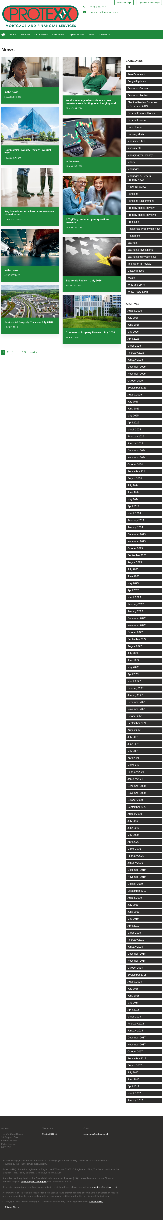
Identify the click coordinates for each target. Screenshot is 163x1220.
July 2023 (133, 569)
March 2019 (134, 932)
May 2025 (133, 415)
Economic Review (138, 95)
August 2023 (135, 562)
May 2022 (133, 667)
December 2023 (137, 534)
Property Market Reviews (142, 214)
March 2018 (134, 1016)
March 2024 (134, 513)
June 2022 (133, 660)
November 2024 (137, 457)
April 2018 (133, 1009)
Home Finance (136, 127)
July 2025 (133, 401)
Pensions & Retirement (141, 200)
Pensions (133, 194)
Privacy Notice (12, 1207)
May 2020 (133, 835)
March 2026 (134, 345)
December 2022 (137, 618)
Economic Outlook (138, 88)
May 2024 (133, 499)
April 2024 (133, 506)
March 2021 (134, 765)
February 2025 (136, 436)
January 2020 (135, 863)
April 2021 (133, 758)
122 (24, 352)
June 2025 (133, 408)
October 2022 (135, 632)
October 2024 (135, 464)
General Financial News (141, 113)
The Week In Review (139, 263)
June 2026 (133, 324)
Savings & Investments (140, 249)
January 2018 (135, 1030)
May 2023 (133, 583)
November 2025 (137, 373)
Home (13, 34)
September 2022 (137, 639)
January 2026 (135, 359)
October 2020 (135, 800)
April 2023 (133, 590)
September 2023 (137, 555)
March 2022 (134, 681)
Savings (132, 242)
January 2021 (135, 779)
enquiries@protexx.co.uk (103, 12)
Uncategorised (136, 270)
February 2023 (136, 604)
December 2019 (137, 870)
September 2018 (137, 974)
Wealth (131, 277)
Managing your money (140, 155)
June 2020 (133, 828)
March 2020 (134, 849)
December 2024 (137, 450)
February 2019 (136, 939)
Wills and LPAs (136, 284)
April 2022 (133, 674)
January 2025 (135, 443)
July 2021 (133, 737)
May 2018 (133, 1002)
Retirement (134, 235)
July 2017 (133, 1072)
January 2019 (135, 946)
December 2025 (137, 366)
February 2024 (136, 520)
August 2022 (135, 646)
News (91, 34)
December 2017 (137, 1037)
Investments (134, 148)
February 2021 (136, 772)
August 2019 (135, 897)
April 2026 (133, 338)
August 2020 (135, 814)
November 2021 (137, 709)
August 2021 (135, 730)
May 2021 (133, 751)
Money (131, 162)
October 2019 (135, 883)
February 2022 (136, 688)
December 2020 (137, 786)
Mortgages (133, 169)
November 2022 (137, 625)
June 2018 (133, 995)
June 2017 (133, 1079)
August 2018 (135, 981)
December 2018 (137, 953)
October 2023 (135, 548)
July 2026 (133, 317)
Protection (133, 221)
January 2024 (135, 527)
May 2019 (133, 918)
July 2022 (133, 653)
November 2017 (137, 1044)
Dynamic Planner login (149, 2)
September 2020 (137, 807)
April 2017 (133, 1086)
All (129, 67)
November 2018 (137, 960)
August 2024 (135, 478)
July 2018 (133, 988)
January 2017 (135, 1100)
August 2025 (135, 394)
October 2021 (135, 716)
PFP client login (124, 2)
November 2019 (137, 876)
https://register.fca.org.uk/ (33, 1181)
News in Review (137, 187)
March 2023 (134, 597)
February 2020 (136, 856)
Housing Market (136, 134)
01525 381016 (97, 7)
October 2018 (135, 967)
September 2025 (137, 387)
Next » (33, 352)
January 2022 (135, 695)
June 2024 (133, 492)
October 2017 (135, 1051)
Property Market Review (141, 207)
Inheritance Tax (136, 141)
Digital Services (76, 34)
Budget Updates (137, 81)
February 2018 (136, 1023)
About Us (25, 34)
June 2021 (133, 744)
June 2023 (133, 576)
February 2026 (136, 352)
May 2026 (133, 331)
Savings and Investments (142, 256)
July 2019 (133, 904)
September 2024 (137, 471)
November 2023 (137, 541)
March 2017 (134, 1093)
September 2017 (137, 1058)
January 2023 (135, 611)
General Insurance (138, 120)
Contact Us (104, 34)
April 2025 (133, 422)
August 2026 (135, 310)
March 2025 (134, 429)
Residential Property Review (144, 228)
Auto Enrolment (136, 74)
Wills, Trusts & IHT (138, 291)
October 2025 (135, 380)
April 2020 (133, 842)
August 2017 (135, 1065)
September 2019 (137, 890)
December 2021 (137, 702)
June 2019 (133, 911)
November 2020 (137, 793)
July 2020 (133, 821)
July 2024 (133, 485)
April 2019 (133, 925)
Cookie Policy (96, 1201)
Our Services (41, 34)
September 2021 (137, 723)
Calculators (58, 34)
